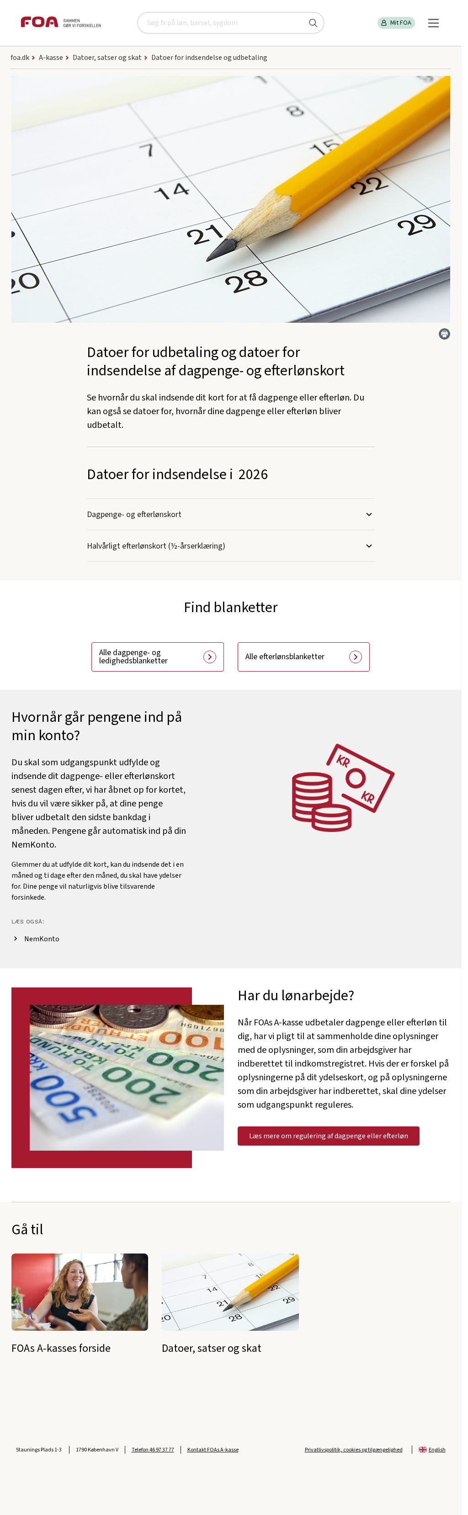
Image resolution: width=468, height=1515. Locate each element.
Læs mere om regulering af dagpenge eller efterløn (328, 1136)
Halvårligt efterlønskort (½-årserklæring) (156, 546)
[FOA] (61, 23)
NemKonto (41, 939)
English (437, 1450)
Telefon (153, 1450)
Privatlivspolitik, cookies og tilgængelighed (354, 1450)
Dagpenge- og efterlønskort (134, 514)
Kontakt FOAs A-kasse (213, 1450)
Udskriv (444, 334)
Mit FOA (400, 22)
